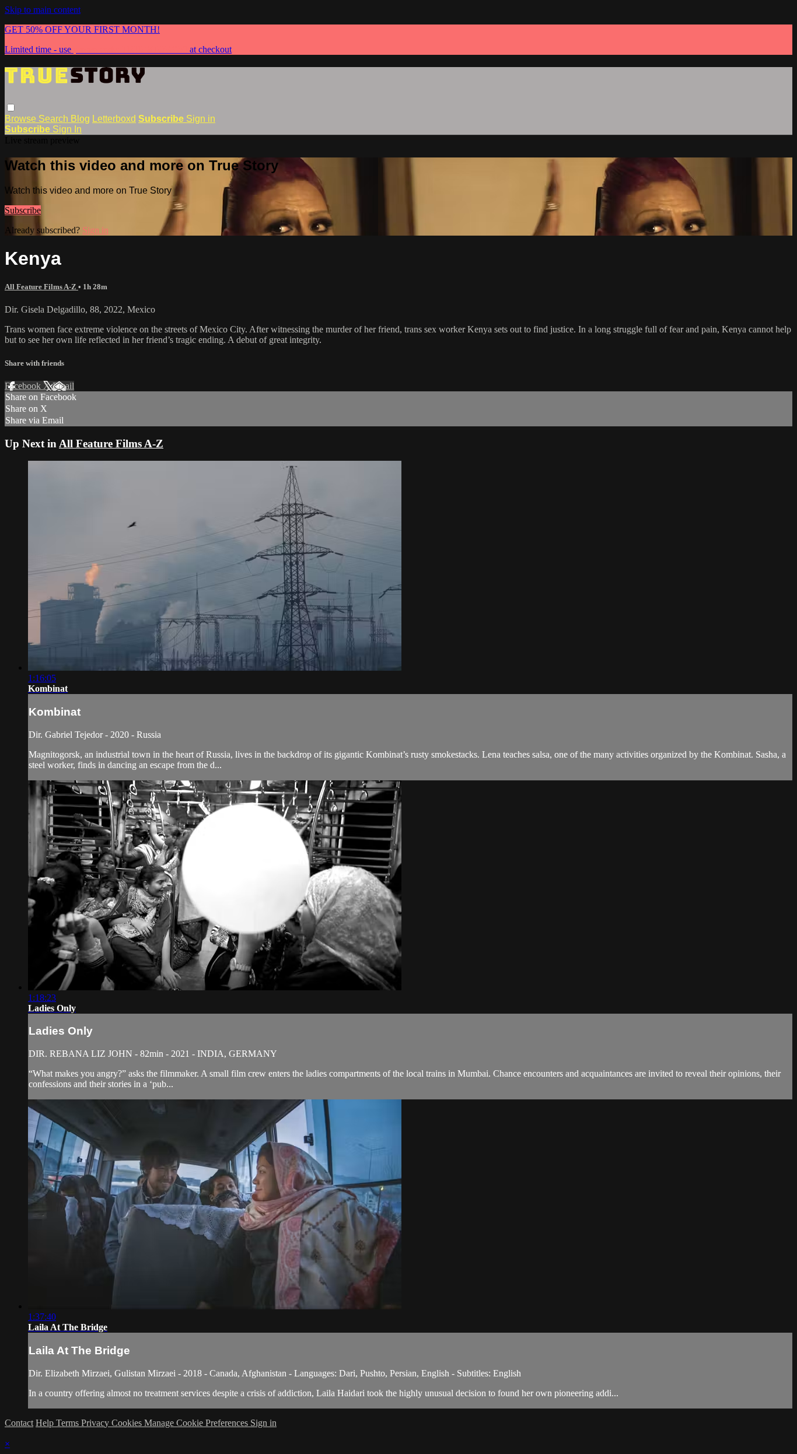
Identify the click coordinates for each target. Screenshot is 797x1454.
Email (63, 386)
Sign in (200, 119)
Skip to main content (43, 10)
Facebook (24, 386)
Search (55, 119)
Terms (68, 1423)
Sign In (67, 129)
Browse (22, 119)
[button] (11, 107)
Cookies (127, 1423)
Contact (19, 1423)
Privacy (96, 1423)
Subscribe (23, 210)
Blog (80, 119)
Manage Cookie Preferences (197, 1423)
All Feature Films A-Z (41, 286)
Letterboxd (114, 119)
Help (46, 1423)
